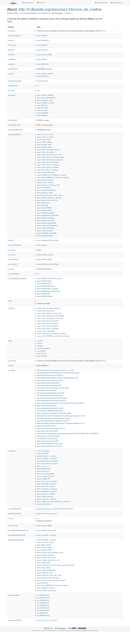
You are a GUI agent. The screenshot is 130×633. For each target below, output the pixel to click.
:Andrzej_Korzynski (45, 220)
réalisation (13, 259)
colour (11, 40)
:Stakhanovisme (44, 210)
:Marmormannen (45, 496)
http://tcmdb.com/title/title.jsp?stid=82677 (50, 411)
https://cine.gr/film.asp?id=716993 (48, 441)
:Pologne (42, 50)
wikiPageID (12, 120)
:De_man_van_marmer (47, 481)
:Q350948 (42, 36)
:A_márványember (45, 474)
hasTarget (13, 595)
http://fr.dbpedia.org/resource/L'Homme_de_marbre (60, 9)
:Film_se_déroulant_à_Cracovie (50, 160)
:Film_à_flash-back (46, 172)
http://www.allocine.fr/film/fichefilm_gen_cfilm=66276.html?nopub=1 (58, 373)
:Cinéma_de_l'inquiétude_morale (50, 552)
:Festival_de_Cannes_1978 (48, 560)
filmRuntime (13, 69)
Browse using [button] (28, 3)
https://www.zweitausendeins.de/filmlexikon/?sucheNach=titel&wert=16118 (60, 423)
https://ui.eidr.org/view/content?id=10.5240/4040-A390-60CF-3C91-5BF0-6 (61, 403)
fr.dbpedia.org (68, 13)
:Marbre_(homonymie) (46, 530)
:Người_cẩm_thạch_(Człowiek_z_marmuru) (53, 501)
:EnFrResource (43, 610)
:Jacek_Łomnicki (45, 231)
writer (11, 240)
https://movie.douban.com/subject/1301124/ (51, 428)
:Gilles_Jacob (43, 563)
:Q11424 (41, 353)
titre (11, 269)
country (11, 50)
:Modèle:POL (43, 294)
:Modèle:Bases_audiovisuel (48, 291)
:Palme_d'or (43, 203)
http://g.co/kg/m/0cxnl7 (44, 504)
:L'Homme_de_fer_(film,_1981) (49, 195)
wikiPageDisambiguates (18, 530)
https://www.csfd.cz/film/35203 (46, 406)
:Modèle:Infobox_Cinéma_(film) (49, 278)
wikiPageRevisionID (15, 130)
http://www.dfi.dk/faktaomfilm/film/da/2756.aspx (52, 398)
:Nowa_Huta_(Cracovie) (47, 200)
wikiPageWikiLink (14, 134)
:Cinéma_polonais (45, 180)
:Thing (40, 341)
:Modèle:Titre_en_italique (47, 289)
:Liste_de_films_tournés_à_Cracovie (51, 580)
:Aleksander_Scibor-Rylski (47, 215)
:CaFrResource (43, 600)
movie (21, 13)
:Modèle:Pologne (45, 296)
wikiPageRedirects (16, 535)
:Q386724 (42, 356)
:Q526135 (42, 105)
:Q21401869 (43, 76)
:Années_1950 (44, 145)
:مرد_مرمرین (43, 466)
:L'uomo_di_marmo (45, 476)
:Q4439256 (42, 113)
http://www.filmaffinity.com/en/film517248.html (51, 401)
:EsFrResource (43, 605)
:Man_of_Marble (43, 451)
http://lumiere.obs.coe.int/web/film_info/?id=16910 (53, 388)
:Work (39, 346)
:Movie (41, 351)
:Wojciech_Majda (45, 236)
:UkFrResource (43, 595)
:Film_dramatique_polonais (48, 150)
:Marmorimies (44, 469)
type (10, 341)
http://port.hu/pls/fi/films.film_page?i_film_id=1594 (53, 421)
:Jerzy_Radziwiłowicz (46, 98)
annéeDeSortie (14, 245)
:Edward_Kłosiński (45, 218)
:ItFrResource (42, 613)
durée (11, 250)
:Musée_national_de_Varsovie (49, 198)
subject (11, 308)
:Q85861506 (43, 64)
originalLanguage (14, 81)
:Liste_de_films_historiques (48, 578)
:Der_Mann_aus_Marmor (48, 461)
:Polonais (42, 81)
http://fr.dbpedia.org (44, 13)
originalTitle (12, 86)
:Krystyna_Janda (45, 100)
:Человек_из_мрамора (47, 489)
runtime (11, 90)
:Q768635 (42, 115)
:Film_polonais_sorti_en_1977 (49, 155)
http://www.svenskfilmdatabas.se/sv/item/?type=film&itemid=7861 (58, 378)
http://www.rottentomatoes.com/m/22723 (50, 375)
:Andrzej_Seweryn (45, 95)
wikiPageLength (14, 125)
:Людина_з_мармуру (46, 499)
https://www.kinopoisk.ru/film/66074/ (48, 383)
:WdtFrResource (43, 615)
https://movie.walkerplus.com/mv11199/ (49, 444)
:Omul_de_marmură (46, 486)
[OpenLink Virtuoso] (48, 628)
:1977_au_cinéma (45, 134)
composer (12, 45)
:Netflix (41, 59)
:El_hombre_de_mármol (47, 463)
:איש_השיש (43, 471)
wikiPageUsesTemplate (17, 278)
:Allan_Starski (44, 139)
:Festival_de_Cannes (46, 557)
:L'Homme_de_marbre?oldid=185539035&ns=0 (55, 509)
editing (11, 64)
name (11, 518)
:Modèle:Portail (44, 283)
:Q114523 (42, 110)
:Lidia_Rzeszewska (45, 228)
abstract (11, 31)
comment (12, 361)
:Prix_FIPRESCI (44, 208)
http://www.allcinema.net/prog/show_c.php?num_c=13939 (55, 370)
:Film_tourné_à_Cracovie (48, 165)
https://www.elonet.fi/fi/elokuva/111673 (49, 446)
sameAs (11, 451)
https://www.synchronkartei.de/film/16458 (50, 408)
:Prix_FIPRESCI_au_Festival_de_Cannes (53, 177)
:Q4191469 (42, 108)
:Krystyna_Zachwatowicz (47, 225)
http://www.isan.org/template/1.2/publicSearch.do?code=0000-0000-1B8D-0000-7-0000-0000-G (67, 433)
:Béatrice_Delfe (44, 147)
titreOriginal (13, 274)
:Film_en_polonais (45, 152)
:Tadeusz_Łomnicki (45, 103)
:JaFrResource (43, 603)
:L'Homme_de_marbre (47, 513)
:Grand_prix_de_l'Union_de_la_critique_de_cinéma (56, 565)
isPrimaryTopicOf (14, 513)
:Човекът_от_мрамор (46, 456)
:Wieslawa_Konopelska (47, 233)
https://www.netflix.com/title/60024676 (49, 385)
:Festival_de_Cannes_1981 (48, 185)
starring (11, 95)
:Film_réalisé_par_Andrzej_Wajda (50, 157)
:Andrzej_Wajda (44, 55)
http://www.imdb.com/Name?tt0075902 (49, 395)
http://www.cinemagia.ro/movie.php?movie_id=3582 (53, 418)
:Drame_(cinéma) (45, 74)
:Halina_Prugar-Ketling (46, 223)
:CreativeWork (43, 348)
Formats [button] (42, 3)
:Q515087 (42, 45)
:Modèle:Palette (44, 281)
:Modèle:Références (46, 286)
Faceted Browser (102, 3)
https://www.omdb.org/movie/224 (47, 431)
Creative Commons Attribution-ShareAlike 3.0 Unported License (82, 630)
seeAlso (11, 370)
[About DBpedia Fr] (13, 2)
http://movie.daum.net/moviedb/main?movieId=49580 (54, 413)
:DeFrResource (43, 598)
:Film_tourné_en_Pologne (48, 162)
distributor (12, 59)
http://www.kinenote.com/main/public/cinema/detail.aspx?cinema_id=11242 (61, 416)
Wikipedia (51, 630)
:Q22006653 (43, 40)
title (10, 301)
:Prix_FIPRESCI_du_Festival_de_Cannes (52, 585)
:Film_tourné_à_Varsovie (47, 170)
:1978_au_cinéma (45, 137)
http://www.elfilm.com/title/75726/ (47, 438)
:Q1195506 (42, 453)
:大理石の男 (43, 479)
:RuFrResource (43, 608)
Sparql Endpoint (117, 3)
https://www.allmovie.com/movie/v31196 (49, 380)
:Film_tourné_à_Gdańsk (47, 167)
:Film (39, 343)
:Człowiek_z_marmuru (47, 458)
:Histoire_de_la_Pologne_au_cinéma (51, 175)
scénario (12, 264)
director (11, 55)
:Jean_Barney (44, 188)
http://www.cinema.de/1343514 (47, 390)
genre (11, 74)
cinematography (14, 36)
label (10, 365)
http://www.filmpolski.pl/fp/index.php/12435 (50, 393)
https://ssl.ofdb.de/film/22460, (46, 426)
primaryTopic (14, 620)
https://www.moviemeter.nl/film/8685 (48, 436)
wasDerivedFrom (14, 509)
